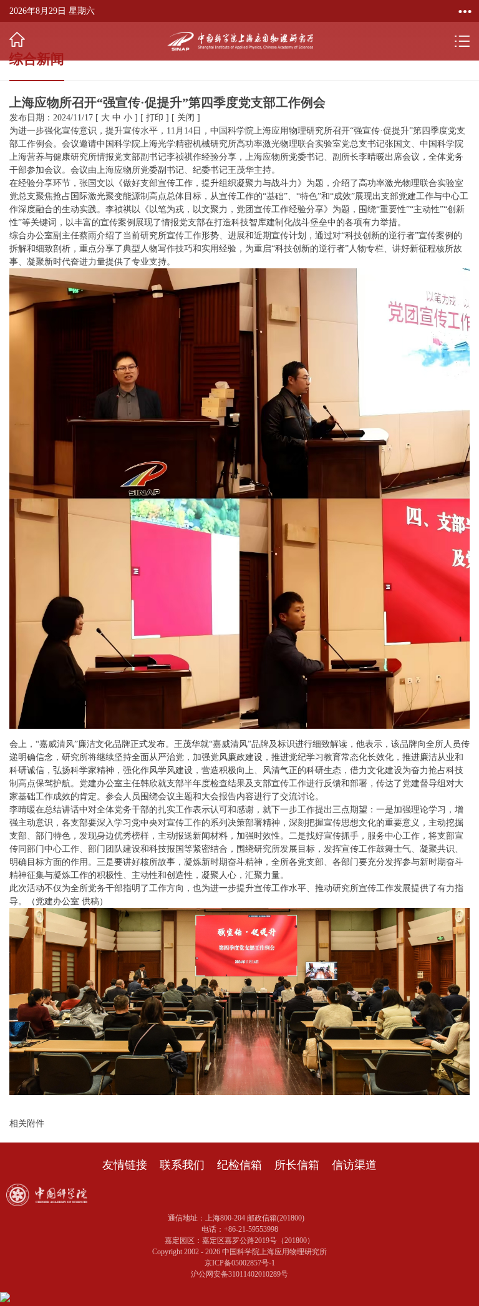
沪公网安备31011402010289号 (239, 1274)
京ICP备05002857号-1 (240, 1263)
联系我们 (182, 1165)
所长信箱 (296, 1165)
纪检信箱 (239, 1165)
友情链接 (124, 1165)
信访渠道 (354, 1165)
